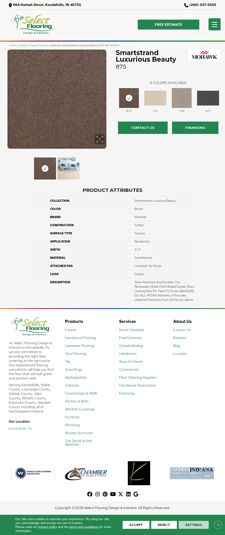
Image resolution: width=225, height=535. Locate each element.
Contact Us (142, 128)
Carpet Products (39, 45)
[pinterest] (105, 494)
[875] (129, 98)
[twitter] (121, 494)
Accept (136, 525)
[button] (168, 25)
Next (107, 166)
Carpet (23, 45)
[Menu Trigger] (215, 24)
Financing (195, 128)
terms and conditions (83, 527)
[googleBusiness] (136, 494)
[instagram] (97, 494)
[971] (208, 98)
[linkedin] (128, 494)
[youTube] (113, 494)
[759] (182, 98)
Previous (6, 166)
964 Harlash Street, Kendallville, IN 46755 (47, 5)
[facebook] (90, 494)
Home (12, 45)
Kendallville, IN (20, 428)
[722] (155, 98)
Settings (193, 525)
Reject (164, 525)
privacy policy (47, 527)
